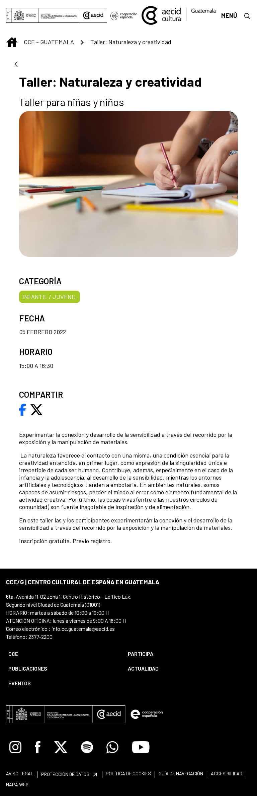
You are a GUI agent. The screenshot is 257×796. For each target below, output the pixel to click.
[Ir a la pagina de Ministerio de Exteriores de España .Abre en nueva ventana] (42, 15)
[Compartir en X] (36, 409)
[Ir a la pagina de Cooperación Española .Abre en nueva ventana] (123, 15)
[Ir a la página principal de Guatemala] (179, 14)
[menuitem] (62, 654)
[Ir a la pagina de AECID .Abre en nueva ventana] (93, 15)
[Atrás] (16, 64)
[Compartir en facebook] (22, 409)
